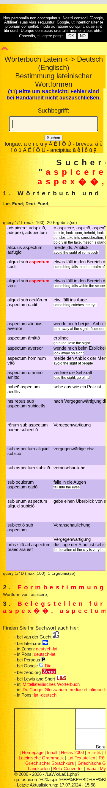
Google (97, 18)
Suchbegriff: (54, 110)
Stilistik (94, 752)
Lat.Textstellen (81, 757)
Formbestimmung (62, 587)
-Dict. (48, 665)
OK (71, 36)
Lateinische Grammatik (41, 757)
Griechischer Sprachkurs (49, 763)
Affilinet (10, 22)
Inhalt (52, 752)
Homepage (32, 752)
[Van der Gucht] (56, 636)
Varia (91, 768)
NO (83, 36)
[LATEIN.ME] (45, 643)
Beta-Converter (68, 768)
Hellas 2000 (72, 752)
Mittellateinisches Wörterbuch (51, 684)
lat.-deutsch (45, 694)
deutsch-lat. (47, 648)
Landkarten (39, 768)
